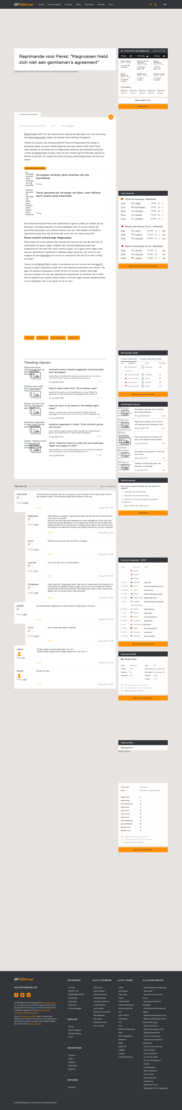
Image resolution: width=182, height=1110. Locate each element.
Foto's (111, 4)
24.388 (25, 503)
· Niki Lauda (97, 1019)
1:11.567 (124, 81)
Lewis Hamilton (133, 378)
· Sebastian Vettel (100, 1022)
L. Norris (157, 67)
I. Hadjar (137, 203)
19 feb (123, 254)
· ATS (120, 1022)
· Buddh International (151, 1033)
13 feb (123, 238)
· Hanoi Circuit (148, 1074)
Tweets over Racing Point (133, 842)
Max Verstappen (54, 4)
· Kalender (71, 1069)
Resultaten (89, 4)
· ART (120, 1012)
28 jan (123, 211)
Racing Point (41, 153)
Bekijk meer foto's (143, 100)
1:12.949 (124, 67)
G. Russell (141, 67)
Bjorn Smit (70, 126)
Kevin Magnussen (37, 137)
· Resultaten (72, 1065)
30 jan (123, 219)
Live (163, 231)
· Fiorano (146, 1064)
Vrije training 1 (126, 61)
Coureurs (68, 4)
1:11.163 (140, 80)
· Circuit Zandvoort (150, 1053)
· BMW (120, 1043)
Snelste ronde (159, 74)
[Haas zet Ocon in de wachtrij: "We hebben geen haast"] (35, 405)
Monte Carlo (148, 613)
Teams (78, 4)
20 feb (123, 258)
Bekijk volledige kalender (143, 644)
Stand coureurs (129, 359)
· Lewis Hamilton (99, 1005)
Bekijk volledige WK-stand (143, 394)
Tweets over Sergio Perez (133, 691)
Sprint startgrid (143, 62)
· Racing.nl (71, 1087)
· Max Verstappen (74, 1030)
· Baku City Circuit (150, 1026)
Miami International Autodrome (154, 601)
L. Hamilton (138, 219)
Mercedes (45, 255)
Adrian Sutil (125, 807)
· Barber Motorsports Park (153, 1029)
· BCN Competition (125, 1036)
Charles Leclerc (133, 386)
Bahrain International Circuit (138, 226)
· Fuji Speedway (149, 1067)
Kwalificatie (141, 74)
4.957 (24, 679)
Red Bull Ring (148, 620)
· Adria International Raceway (154, 987)
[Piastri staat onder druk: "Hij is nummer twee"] (35, 388)
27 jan (123, 207)
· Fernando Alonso (100, 994)
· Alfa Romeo (123, 991)
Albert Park (147, 582)
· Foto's (70, 1037)
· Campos (121, 1053)
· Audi (120, 1026)
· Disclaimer (72, 1005)
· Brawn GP (122, 1046)
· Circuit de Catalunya (151, 1036)
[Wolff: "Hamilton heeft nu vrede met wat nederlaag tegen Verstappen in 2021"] (35, 444)
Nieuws (41, 4)
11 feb (123, 231)
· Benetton (122, 1039)
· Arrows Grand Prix (125, 1008)
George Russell (133, 375)
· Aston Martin (123, 1015)
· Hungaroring (148, 1081)
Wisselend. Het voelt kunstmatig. (136, 495)
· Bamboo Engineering (126, 1029)
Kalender (101, 4)
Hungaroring (148, 632)
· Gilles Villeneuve (150, 1071)
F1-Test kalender (35, 1024)
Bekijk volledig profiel (143, 698)
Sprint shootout (124, 74)
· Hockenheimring (149, 1078)
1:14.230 (157, 80)
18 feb (123, 250)
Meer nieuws (143, 106)
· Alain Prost (97, 987)
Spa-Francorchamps (150, 628)
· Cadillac (121, 1050)
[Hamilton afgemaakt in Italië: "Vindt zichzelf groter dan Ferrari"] (35, 424)
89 (23, 658)
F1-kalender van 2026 (27, 1016)
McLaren (148, 382)
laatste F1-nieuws (49, 1003)
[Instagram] (29, 995)
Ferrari (147, 378)
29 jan (123, 215)
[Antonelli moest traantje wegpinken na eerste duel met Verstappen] (35, 370)
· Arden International (126, 1005)
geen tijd (140, 69)
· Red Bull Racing (74, 1033)
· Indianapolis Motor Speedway (155, 1088)
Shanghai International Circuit (153, 586)
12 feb (123, 234)
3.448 (36, 593)
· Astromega (122, 1019)
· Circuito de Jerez (150, 1057)
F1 (102, 264)
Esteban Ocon (126, 827)
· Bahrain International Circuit (154, 1015)
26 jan (123, 203)
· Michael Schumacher (101, 1012)
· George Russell (99, 998)
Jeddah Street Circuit (150, 598)
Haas (98, 264)
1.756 (36, 571)
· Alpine (120, 998)
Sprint (139, 61)
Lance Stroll (125, 814)
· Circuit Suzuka (149, 1050)
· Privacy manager (74, 1008)
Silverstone (147, 624)
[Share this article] (110, 117)
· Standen (71, 1062)
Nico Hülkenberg (126, 804)
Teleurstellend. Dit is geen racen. (136, 506)
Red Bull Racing (32, 1013)
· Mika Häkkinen (99, 1015)
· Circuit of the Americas (152, 1046)
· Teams (70, 1059)
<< (27, 114)
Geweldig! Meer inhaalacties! (135, 492)
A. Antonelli (125, 65)
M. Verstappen (139, 207)
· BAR (120, 1033)
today (23, 4)
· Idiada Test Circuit (150, 1085)
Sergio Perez (30, 134)
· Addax (120, 987)
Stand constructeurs (150, 359)
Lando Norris (132, 382)
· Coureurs (71, 1055)
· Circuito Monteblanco (152, 1060)
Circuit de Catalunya (134, 199)
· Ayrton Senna (98, 991)
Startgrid (157, 63)
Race (156, 61)
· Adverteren (72, 998)
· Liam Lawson (98, 1008)
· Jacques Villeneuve (101, 1001)
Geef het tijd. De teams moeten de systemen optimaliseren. (139, 500)
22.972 (36, 549)
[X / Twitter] (22, 995)
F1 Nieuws (29, 338)
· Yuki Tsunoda (98, 1026)
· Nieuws (70, 1026)
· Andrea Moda (123, 1001)
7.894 (24, 614)
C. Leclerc (157, 78)
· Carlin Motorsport (125, 1057)
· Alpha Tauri (122, 994)
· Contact (71, 987)
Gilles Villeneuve (149, 609)
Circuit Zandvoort (149, 636)
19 (164, 416)
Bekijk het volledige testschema (143, 266)
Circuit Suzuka (148, 590)
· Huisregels (72, 1001)
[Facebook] (16, 995)
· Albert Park (148, 991)
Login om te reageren (107, 486)
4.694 (36, 525)
